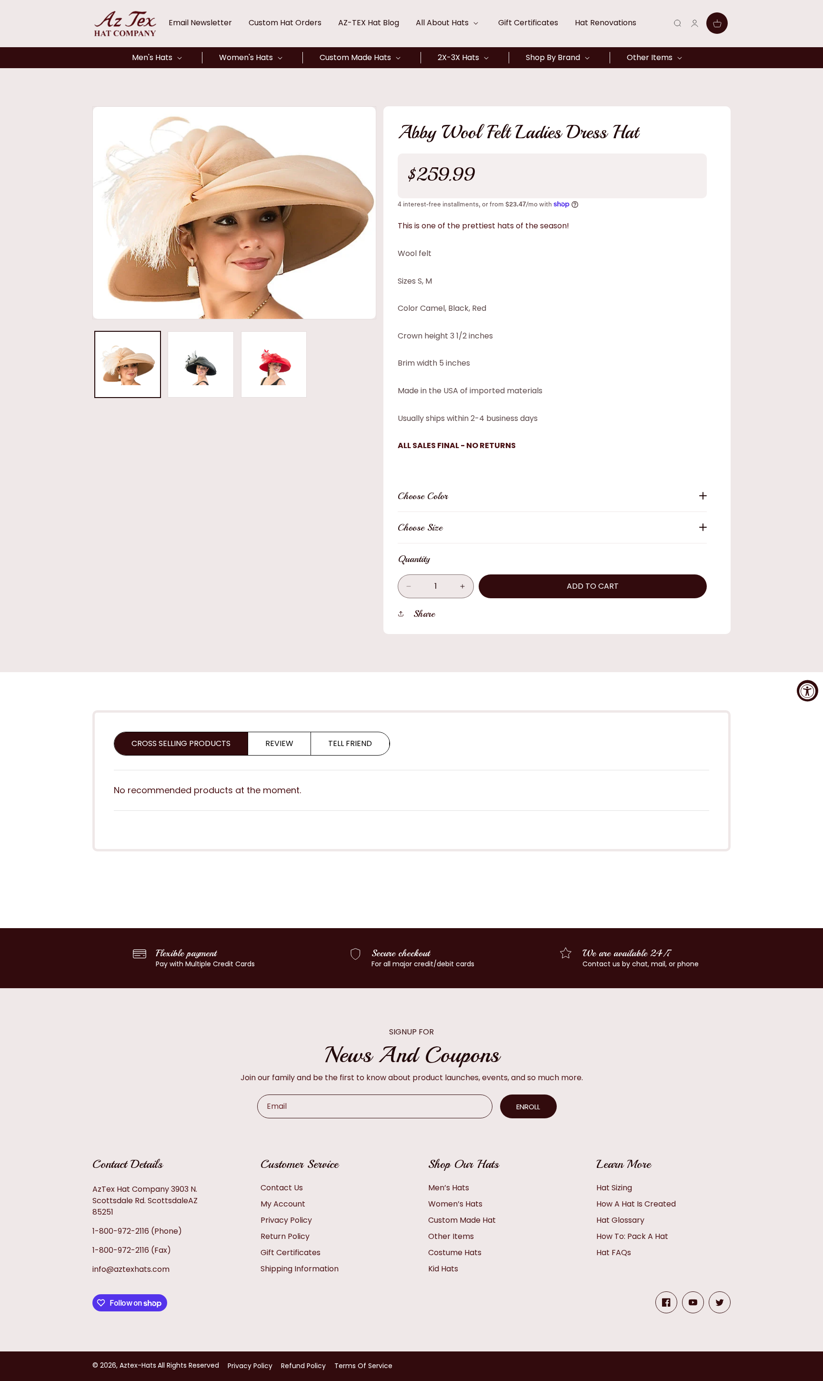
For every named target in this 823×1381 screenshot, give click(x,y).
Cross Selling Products (181, 743)
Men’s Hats (448, 1187)
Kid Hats (443, 1268)
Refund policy (303, 1366)
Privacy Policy (286, 1220)
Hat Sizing (614, 1187)
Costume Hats (455, 1252)
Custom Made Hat (462, 1220)
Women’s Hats (455, 1203)
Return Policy (285, 1236)
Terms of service (363, 1366)
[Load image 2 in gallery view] (200, 364)
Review (279, 743)
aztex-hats (138, 1365)
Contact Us (282, 1187)
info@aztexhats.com (131, 1269)
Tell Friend (350, 743)
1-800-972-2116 (120, 1231)
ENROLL (528, 1107)
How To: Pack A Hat (632, 1236)
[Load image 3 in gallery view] (274, 364)
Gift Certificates (291, 1252)
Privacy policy (250, 1366)
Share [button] (424, 614)
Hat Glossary (620, 1220)
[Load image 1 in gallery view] (128, 364)
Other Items (451, 1236)
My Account (283, 1203)
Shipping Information (300, 1268)
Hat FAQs (613, 1252)
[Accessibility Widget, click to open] (807, 690)
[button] (449, 23)
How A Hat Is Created (636, 1203)
